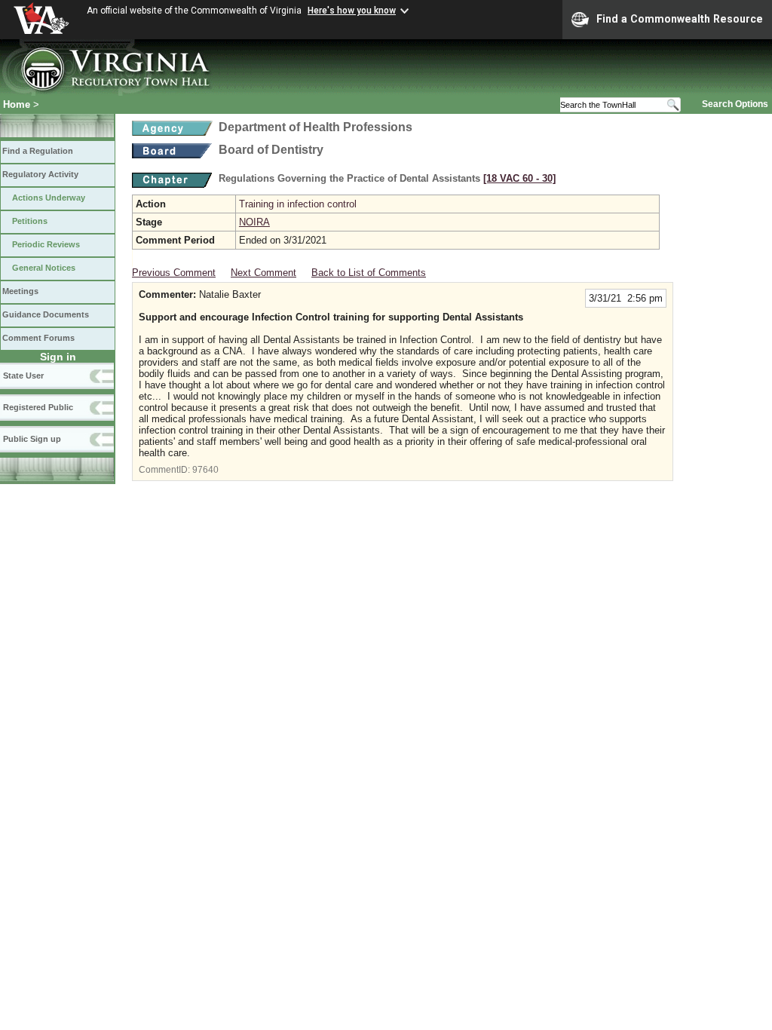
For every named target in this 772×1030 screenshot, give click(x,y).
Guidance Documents (45, 314)
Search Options (735, 104)
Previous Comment (174, 272)
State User (23, 375)
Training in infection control (298, 204)
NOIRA (254, 222)
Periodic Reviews (46, 244)
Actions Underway (48, 197)
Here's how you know (352, 10)
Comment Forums (38, 337)
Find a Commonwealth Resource (679, 19)
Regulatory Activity (40, 174)
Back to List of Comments (368, 272)
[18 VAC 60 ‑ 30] (519, 178)
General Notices (43, 267)
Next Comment (263, 272)
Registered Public (38, 407)
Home (16, 104)
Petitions (29, 220)
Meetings (20, 291)
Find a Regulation (37, 150)
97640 (205, 469)
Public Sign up (32, 438)
